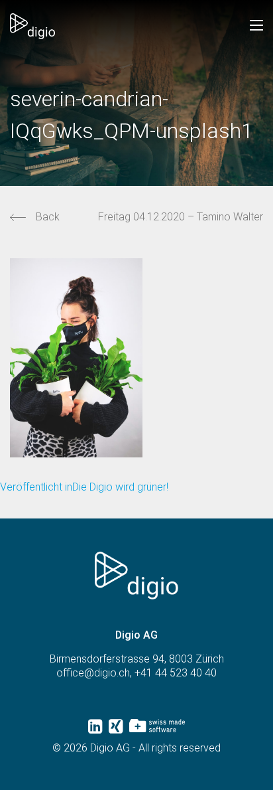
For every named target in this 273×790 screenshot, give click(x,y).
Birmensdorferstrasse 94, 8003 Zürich (137, 659)
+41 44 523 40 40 (176, 673)
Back (48, 216)
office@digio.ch (93, 673)
